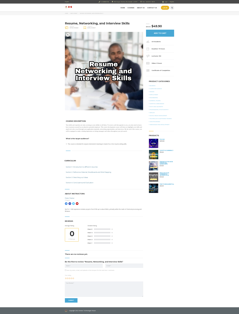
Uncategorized (155, 121)
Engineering (154, 97)
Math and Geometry (156, 106)
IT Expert (67, 200)
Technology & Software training (161, 118)
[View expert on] (66, 203)
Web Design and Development (159, 124)
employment (73, 13)
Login (166, 1)
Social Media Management (158, 115)
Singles (152, 112)
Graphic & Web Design (157, 103)
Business (152, 85)
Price (148, 23)
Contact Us (152, 8)
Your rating (68, 275)
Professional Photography (159, 109)
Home (123, 8)
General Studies (155, 100)
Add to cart (160, 33)
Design (152, 91)
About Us (141, 8)
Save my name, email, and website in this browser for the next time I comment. (90, 270)
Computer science (156, 88)
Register (172, 1)
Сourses (130, 8)
